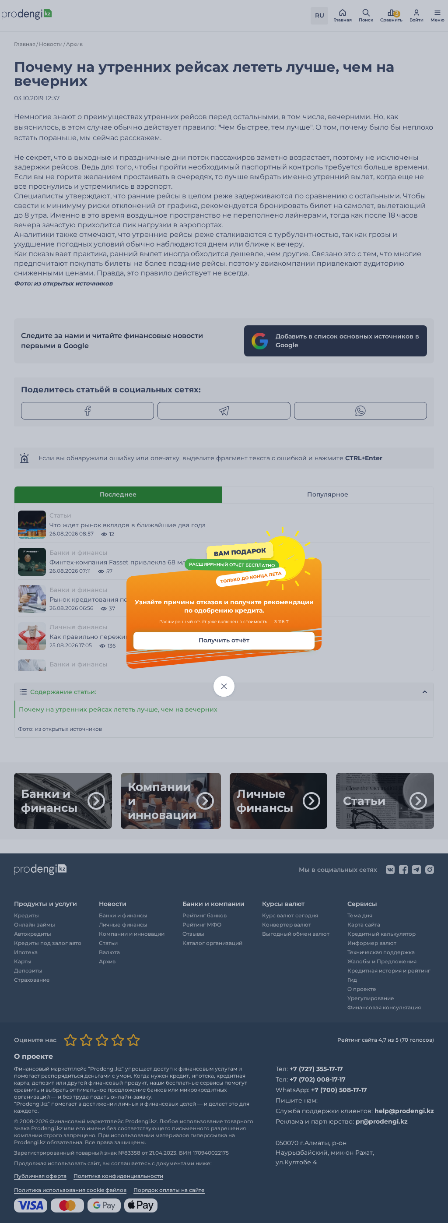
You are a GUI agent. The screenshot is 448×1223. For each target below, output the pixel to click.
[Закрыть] (224, 686)
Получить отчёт (224, 640)
